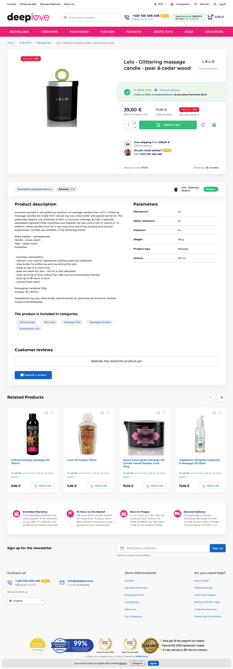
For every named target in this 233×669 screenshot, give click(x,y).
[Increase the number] (135, 123)
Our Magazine (133, 616)
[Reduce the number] (135, 127)
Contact (11, 4)
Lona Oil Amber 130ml (81, 460)
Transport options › (169, 90)
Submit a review (35, 375)
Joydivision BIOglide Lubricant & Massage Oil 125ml (199, 461)
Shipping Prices (134, 594)
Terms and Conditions (207, 616)
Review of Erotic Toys (207, 602)
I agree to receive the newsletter (133, 555)
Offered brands (203, 587)
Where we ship (28, 4)
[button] (221, 397)
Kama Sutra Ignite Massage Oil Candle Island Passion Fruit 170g (143, 463)
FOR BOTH (25, 42)
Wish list (204, 4)
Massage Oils (44, 42)
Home (10, 42)
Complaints (132, 602)
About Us (69, 4)
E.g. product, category (82, 17)
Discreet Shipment (50, 4)
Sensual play (27, 322)
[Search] (65, 17)
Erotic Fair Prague (205, 594)
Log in (222, 4)
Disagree (138, 663)
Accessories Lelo (29, 328)
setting (123, 663)
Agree (153, 663)
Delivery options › (143, 145)
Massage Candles (100, 322)
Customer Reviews (205, 609)
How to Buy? (202, 580)
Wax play (49, 322)
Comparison (183, 4)
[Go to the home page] (28, 17)
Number (128, 125)
